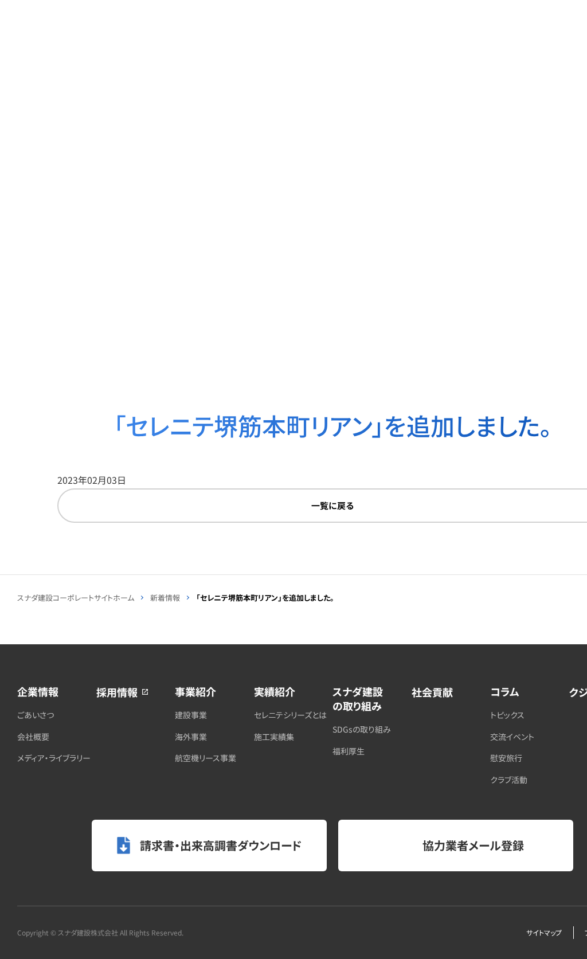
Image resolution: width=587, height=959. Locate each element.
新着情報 (165, 597)
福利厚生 (348, 751)
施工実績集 (274, 736)
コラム (504, 691)
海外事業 (191, 736)
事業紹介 (195, 691)
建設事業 (191, 715)
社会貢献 (432, 691)
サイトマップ (544, 932)
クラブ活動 (508, 779)
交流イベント (512, 736)
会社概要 (33, 736)
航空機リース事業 (205, 758)
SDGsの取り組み (361, 729)
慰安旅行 (506, 758)
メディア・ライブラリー (54, 758)
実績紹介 (274, 691)
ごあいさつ (35, 715)
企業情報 (37, 691)
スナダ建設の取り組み (357, 698)
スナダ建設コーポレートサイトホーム (75, 597)
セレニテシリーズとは (290, 715)
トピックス (507, 715)
